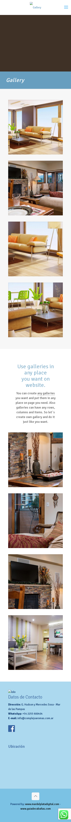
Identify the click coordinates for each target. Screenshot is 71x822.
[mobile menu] (66, 7)
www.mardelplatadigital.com (42, 804)
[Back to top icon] (35, 796)
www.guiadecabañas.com (35, 808)
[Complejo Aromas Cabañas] (35, 7)
